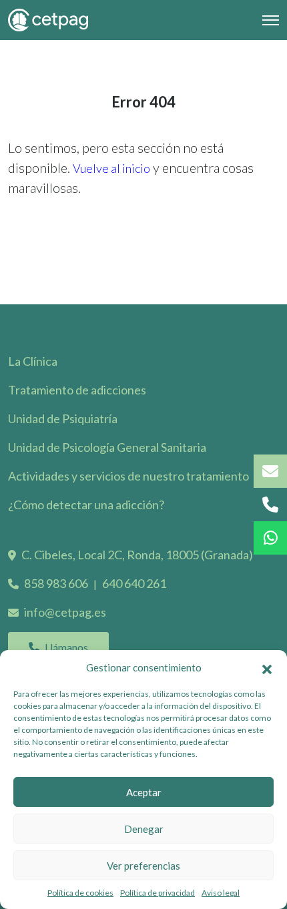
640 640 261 (134, 583)
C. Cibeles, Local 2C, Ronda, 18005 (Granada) (137, 554)
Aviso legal (221, 893)
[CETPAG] (48, 20)
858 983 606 (56, 583)
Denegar (144, 829)
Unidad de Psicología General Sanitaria (107, 447)
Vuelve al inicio (111, 168)
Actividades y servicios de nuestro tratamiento (128, 476)
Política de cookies (80, 893)
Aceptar (144, 792)
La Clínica (32, 361)
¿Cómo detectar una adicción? (86, 504)
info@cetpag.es (65, 612)
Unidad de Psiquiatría (62, 418)
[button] (267, 667)
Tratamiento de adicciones (77, 389)
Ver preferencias (143, 866)
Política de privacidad (157, 893)
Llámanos (66, 647)
